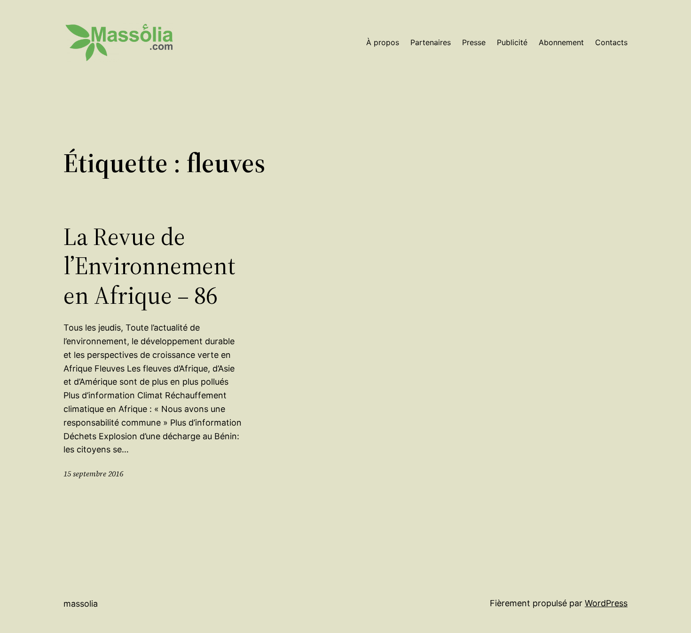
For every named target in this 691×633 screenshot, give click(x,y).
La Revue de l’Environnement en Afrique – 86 (149, 266)
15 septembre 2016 (93, 473)
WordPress (606, 603)
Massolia (80, 604)
